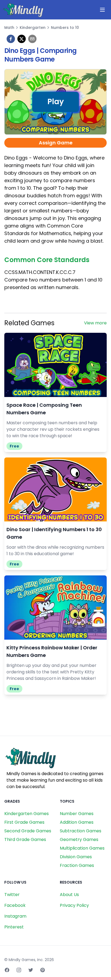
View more (95, 323)
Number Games (76, 813)
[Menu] (102, 9)
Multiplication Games (82, 848)
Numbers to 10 (65, 27)
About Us (69, 894)
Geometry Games (79, 839)
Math (9, 27)
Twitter (12, 894)
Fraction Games (77, 865)
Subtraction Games (80, 831)
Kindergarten (33, 27)
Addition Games (76, 822)
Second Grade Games (27, 831)
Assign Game (55, 142)
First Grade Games (24, 822)
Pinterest (14, 927)
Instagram (15, 916)
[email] (32, 39)
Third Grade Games (25, 839)
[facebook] (10, 39)
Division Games (76, 857)
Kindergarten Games (26, 813)
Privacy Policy (74, 905)
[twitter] (21, 39)
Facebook (15, 905)
